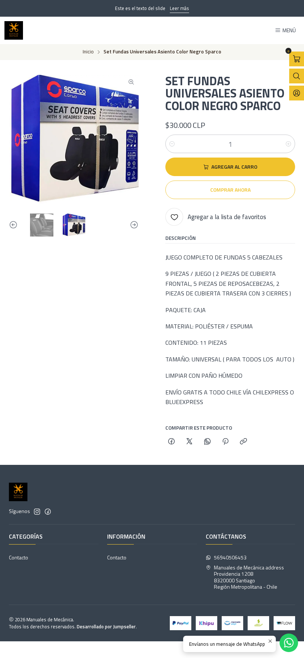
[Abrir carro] (296, 59)
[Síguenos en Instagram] (37, 511)
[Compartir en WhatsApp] (207, 442)
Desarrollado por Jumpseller (106, 626)
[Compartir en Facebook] (171, 442)
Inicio (88, 51)
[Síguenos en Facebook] (48, 511)
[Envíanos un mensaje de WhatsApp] (289, 643)
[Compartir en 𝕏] (189, 442)
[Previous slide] (14, 225)
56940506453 (230, 557)
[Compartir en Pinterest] (225, 442)
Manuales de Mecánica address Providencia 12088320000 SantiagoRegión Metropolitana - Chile (249, 577)
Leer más (179, 8)
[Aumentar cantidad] (288, 144)
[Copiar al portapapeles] (243, 442)
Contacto (18, 557)
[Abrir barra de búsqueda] (296, 76)
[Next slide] (133, 225)
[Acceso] (296, 93)
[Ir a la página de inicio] (13, 30)
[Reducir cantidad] (172, 144)
